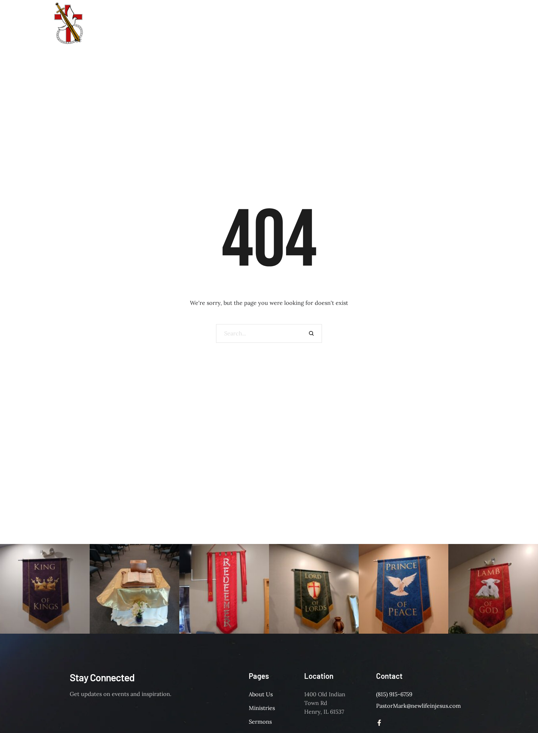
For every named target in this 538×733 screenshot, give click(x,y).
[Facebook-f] (379, 723)
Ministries (262, 708)
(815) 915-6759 (394, 694)
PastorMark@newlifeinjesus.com (418, 705)
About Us (261, 694)
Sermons (260, 721)
